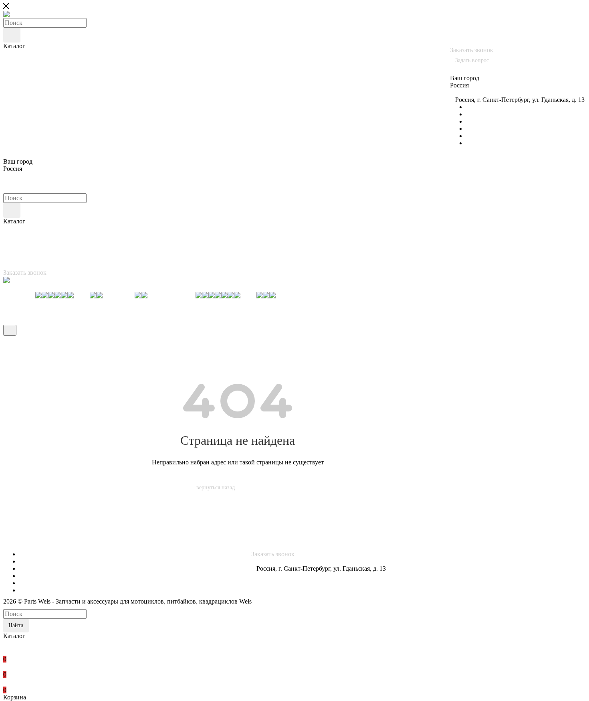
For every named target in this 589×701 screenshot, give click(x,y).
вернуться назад (215, 487)
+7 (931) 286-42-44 (504, 35)
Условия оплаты (25, 532)
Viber (473, 128)
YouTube (477, 121)
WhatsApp (479, 143)
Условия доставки (27, 539)
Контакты (16, 546)
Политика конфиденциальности (453, 518)
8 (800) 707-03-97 (475, 13)
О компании (20, 518)
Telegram (478, 114)
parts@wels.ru (474, 92)
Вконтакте (480, 106)
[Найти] (11, 35)
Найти (16, 625)
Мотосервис (19, 525)
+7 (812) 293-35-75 (475, 28)
